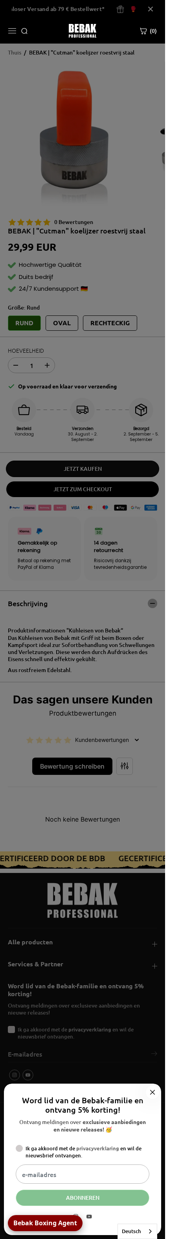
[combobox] (137, 1231)
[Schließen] (152, 1092)
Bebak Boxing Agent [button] (45, 1223)
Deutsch (131, 1231)
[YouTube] (89, 1216)
